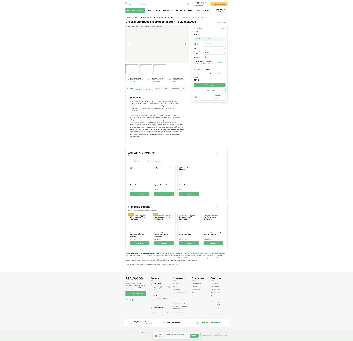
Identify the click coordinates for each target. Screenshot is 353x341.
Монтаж (194, 292)
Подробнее (161, 337)
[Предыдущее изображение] (129, 44)
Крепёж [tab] (136, 161)
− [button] (195, 73)
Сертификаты (176, 289)
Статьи (174, 286)
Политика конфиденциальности (179, 302)
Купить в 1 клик (210, 90)
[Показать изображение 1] (131, 69)
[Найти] (188, 4)
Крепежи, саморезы (216, 314)
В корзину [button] (209, 85)
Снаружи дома (215, 286)
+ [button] (206, 73)
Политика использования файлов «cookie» (180, 307)
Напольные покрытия (217, 292)
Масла (212, 311)
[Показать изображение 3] (159, 69)
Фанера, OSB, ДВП (216, 305)
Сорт (195, 48)
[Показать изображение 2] (145, 69)
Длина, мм (197, 57)
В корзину (139, 194)
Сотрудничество (196, 283)
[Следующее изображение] (186, 44)
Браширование (196, 289)
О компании (176, 283)
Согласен (194, 336)
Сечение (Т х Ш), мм (197, 52)
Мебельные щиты (216, 302)
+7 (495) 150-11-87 (200, 3)
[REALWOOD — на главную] (130, 4)
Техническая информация (180, 292)
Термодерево (214, 298)
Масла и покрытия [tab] (153, 161)
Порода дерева (196, 43)
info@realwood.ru (198, 5)
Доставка (194, 286)
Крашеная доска (215, 289)
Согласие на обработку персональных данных (179, 311)
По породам (214, 295)
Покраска (194, 295)
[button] (157, 44)
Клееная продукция (216, 308)
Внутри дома (214, 283)
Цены (174, 295)
